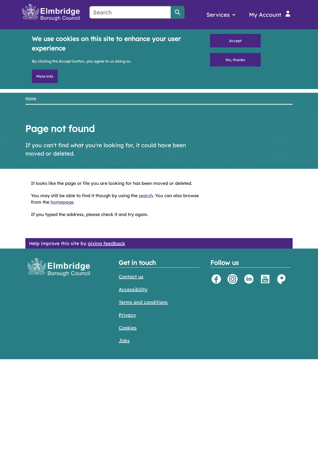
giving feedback (106, 243)
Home (30, 98)
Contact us (131, 276)
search (146, 195)
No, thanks (235, 59)
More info (44, 76)
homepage (62, 202)
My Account (265, 14)
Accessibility (133, 289)
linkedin (249, 279)
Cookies (128, 328)
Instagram (232, 279)
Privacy (127, 315)
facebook (216, 279)
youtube (265, 279)
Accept (235, 40)
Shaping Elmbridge (281, 279)
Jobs (124, 340)
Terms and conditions (143, 302)
